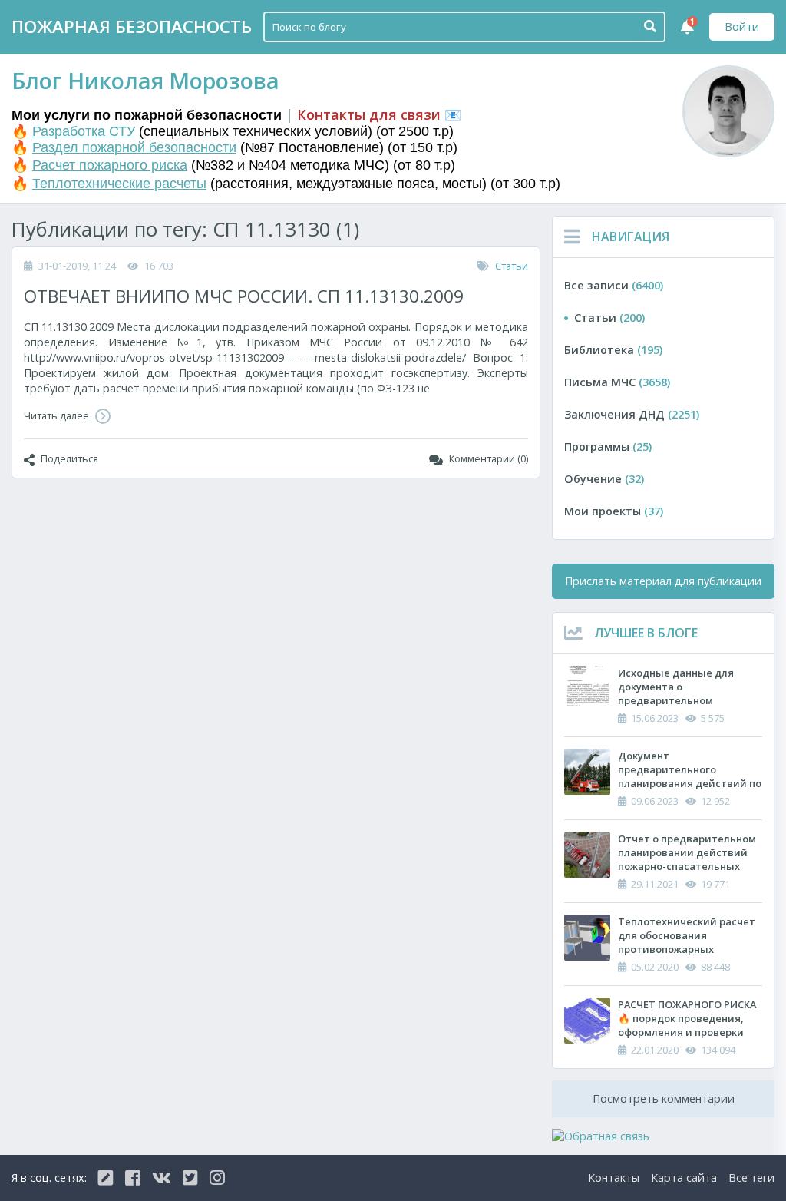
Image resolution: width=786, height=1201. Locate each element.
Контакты (613, 1177)
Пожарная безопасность (132, 26)
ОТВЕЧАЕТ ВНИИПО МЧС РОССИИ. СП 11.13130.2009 (244, 296)
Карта (684, 1177)
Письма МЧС (617, 382)
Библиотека (613, 349)
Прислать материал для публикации (663, 581)
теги (751, 1177)
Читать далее (57, 415)
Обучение (604, 478)
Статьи (511, 266)
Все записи (613, 285)
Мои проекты (613, 511)
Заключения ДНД (631, 414)
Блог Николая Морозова (145, 80)
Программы (608, 446)
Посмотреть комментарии (664, 1098)
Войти (742, 26)
